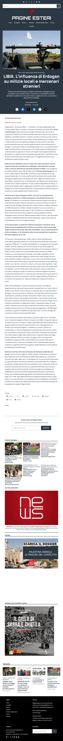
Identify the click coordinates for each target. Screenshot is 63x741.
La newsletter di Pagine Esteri (38, 681)
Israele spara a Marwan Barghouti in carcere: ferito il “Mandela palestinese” (49, 471)
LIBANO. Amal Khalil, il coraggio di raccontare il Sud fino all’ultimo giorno (13, 458)
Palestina (20, 679)
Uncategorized (36, 678)
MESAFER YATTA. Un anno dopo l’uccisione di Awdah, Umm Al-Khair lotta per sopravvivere (24, 686)
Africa (20, 73)
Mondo (35, 73)
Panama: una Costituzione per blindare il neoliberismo (31, 457)
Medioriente (29, 73)
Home (10, 23)
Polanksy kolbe (15, 123)
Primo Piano (41, 73)
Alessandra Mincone (31, 102)
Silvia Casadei (6, 691)
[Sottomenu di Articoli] (26, 22)
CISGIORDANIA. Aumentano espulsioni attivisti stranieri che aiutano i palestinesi (13, 480)
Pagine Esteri (31, 18)
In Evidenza (20, 678)
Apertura (5, 678)
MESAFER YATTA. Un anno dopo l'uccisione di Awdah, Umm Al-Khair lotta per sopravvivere (48, 451)
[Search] (58, 6)
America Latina (51, 678)
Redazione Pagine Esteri (24, 692)
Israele (9, 678)
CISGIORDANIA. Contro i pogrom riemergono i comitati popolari (30, 471)
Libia (23, 73)
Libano (13, 678)
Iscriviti (46, 428)
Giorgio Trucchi (51, 689)
